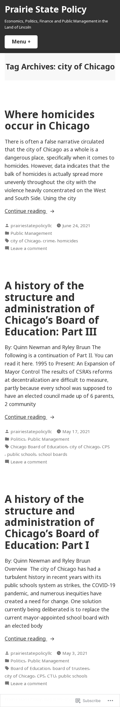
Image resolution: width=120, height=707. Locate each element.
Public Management (31, 233)
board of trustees (70, 668)
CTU (51, 676)
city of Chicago (25, 241)
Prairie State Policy (46, 9)
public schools (21, 454)
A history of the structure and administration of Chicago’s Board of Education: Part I (52, 522)
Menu (25, 41)
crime (49, 241)
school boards (52, 454)
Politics (17, 439)
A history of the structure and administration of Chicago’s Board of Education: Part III (52, 308)
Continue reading (26, 211)
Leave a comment (28, 248)
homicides (67, 241)
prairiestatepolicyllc (31, 225)
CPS (106, 446)
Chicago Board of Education (38, 446)
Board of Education (30, 668)
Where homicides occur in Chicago (50, 119)
